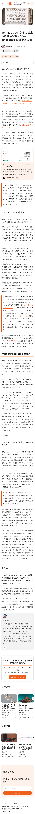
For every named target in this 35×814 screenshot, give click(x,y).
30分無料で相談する (17, 677)
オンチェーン (22, 756)
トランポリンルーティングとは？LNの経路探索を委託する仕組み (9, 747)
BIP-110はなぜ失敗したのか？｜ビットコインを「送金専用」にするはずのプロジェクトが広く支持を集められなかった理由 (26, 747)
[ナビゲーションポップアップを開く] (2, 3)
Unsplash (22, 23)
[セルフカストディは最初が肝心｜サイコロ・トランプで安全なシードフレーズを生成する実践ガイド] (9, 698)
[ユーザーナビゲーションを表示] (32, 3)
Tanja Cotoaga (14, 23)
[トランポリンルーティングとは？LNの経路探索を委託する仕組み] (9, 737)
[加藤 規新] (5, 616)
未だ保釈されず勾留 (17, 103)
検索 (28, 3)
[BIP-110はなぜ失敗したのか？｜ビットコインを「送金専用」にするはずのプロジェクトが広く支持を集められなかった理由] (26, 737)
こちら (30, 291)
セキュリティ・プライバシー (10, 56)
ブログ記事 (14, 341)
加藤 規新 (6, 621)
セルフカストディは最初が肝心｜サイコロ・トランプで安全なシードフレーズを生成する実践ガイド (8, 707)
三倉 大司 (21, 712)
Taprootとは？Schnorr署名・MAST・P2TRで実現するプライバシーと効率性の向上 (26, 707)
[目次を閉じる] (3, 62)
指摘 (17, 498)
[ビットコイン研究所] (17, 3)
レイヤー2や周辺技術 (8, 756)
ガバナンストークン (21, 316)
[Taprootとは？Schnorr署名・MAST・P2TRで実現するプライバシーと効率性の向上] (26, 698)
